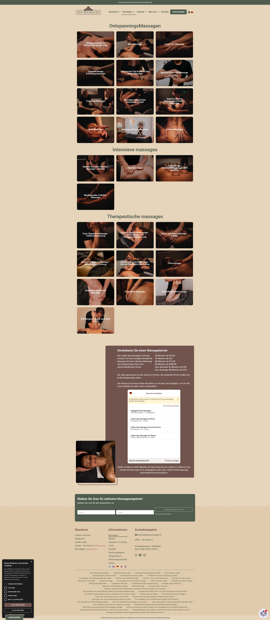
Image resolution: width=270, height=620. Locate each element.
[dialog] (18, 588)
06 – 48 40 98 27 (145, 539)
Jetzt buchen (178, 12)
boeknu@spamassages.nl (149, 535)
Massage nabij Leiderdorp (171, 583)
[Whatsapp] (136, 555)
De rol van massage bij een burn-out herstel (111, 597)
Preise (112, 563)
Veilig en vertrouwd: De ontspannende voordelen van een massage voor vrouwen (135, 589)
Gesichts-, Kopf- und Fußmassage (155, 578)
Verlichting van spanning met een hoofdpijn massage (102, 607)
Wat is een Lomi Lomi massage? (173, 594)
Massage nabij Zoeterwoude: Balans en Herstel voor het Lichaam (104, 610)
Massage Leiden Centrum (158, 586)
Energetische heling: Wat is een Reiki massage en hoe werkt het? (163, 591)
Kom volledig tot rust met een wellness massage (111, 604)
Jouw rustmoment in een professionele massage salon (172, 602)
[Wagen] (189, 12)
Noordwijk (86, 549)
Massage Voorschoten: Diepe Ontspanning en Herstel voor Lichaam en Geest (135, 612)
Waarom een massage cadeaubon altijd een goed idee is (154, 597)
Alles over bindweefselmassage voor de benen (130, 602)
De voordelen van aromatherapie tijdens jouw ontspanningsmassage (108, 591)
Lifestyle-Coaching (118, 542)
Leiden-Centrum (82, 535)
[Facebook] (140, 555)
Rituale (112, 538)
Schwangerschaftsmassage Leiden (148, 573)
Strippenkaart (115, 556)
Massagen (127, 12)
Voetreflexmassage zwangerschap (145, 583)
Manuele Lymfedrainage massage (115, 586)
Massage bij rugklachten (98, 583)
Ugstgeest (80, 538)
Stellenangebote (117, 552)
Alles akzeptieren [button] (18, 605)
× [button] (31, 561)
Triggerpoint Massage (119, 583)
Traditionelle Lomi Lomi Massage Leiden (162, 576)
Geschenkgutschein (118, 559)
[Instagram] (144, 555)
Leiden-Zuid (80, 542)
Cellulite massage (106, 581)
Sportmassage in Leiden (148, 594)
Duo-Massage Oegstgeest (99, 573)
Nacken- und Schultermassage (127, 578)
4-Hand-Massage (138, 586)
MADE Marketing (163, 618)
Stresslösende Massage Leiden (131, 576)
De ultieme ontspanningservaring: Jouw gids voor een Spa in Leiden (110, 594)
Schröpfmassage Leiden (122, 573)
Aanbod (140, 12)
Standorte (113, 12)
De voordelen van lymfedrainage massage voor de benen (156, 599)
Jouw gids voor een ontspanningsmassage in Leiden (111, 599)
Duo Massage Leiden (172, 573)
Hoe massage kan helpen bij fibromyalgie (92, 602)
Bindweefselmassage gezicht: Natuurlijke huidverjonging (155, 604)
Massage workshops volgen (182, 581)
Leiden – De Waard (90, 545)
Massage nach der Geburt (181, 578)
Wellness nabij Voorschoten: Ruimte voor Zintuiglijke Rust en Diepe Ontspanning (157, 607)
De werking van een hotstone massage (131, 581)
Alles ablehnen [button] (18, 610)
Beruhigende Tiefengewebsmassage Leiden (95, 578)
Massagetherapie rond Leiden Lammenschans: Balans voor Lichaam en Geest (161, 610)
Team (111, 545)
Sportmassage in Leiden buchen (104, 576)
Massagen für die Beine (86, 581)
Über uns (152, 12)
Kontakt (165, 12)
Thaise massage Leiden (158, 581)
